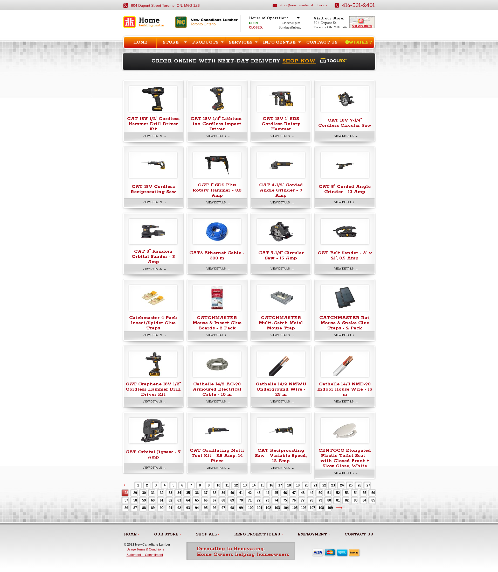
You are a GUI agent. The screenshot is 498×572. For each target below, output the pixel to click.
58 (135, 500)
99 (241, 508)
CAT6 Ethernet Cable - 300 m (217, 255)
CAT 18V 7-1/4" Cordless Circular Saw (344, 123)
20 (306, 485)
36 (197, 493)
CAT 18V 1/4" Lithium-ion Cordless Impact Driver (217, 124)
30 (144, 493)
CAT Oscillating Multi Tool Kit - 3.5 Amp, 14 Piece (217, 455)
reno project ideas (257, 534)
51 (329, 493)
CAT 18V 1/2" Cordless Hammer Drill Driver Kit (153, 124)
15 (262, 485)
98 (232, 508)
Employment (312, 534)
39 (223, 493)
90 (161, 508)
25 (350, 485)
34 (179, 493)
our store (166, 534)
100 (250, 508)
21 (315, 485)
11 (227, 485)
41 (241, 493)
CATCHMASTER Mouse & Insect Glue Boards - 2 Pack (217, 323)
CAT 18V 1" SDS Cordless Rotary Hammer (281, 124)
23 (333, 485)
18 (289, 485)
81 (338, 500)
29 (135, 493)
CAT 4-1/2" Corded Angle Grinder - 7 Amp (281, 190)
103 (276, 508)
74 (276, 500)
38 (214, 493)
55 (364, 493)
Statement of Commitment (145, 555)
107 (312, 508)
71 (250, 500)
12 (236, 485)
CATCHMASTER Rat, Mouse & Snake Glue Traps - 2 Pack (344, 323)
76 (294, 500)
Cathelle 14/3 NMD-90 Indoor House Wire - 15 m (344, 389)
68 (223, 500)
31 (153, 493)
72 (258, 500)
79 (320, 500)
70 (241, 500)
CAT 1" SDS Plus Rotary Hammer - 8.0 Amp (216, 190)
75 (285, 500)
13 (245, 485)
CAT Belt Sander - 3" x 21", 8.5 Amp (345, 255)
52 (338, 493)
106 (303, 508)
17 (280, 485)
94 (197, 508)
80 (329, 500)
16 (271, 485)
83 (355, 500)
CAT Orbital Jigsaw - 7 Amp (153, 454)
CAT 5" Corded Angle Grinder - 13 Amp (345, 189)
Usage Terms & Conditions (145, 549)
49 (311, 493)
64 (188, 500)
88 (144, 508)
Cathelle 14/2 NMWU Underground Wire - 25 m (281, 389)
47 (294, 493)
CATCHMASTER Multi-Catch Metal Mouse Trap (281, 323)
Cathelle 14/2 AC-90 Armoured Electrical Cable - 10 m (217, 389)
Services (240, 42)
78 (311, 500)
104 (285, 508)
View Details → (154, 136)
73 (267, 500)
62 (170, 500)
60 (153, 500)
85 (373, 500)
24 (342, 485)
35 (188, 493)
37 (206, 493)
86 (126, 508)
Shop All (206, 534)
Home (140, 42)
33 (170, 493)
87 (135, 508)
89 (153, 508)
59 (144, 500)
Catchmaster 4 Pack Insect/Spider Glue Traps (153, 323)
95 (206, 508)
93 (188, 508)
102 (267, 508)
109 (329, 508)
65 (197, 500)
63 (179, 500)
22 (324, 485)
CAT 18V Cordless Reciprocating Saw (153, 189)
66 (206, 500)
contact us (359, 534)
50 (320, 493)
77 (303, 500)
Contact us (321, 42)
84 (364, 500)
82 (347, 500)
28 (126, 493)
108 (320, 508)
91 (170, 508)
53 (347, 493)
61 (161, 500)
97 (223, 508)
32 (161, 493)
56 (373, 493)
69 (232, 500)
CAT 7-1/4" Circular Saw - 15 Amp (281, 255)
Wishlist (360, 42)
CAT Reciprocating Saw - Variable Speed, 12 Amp (281, 455)
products (205, 42)
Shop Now (299, 61)
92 (179, 508)
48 (303, 493)
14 (253, 485)
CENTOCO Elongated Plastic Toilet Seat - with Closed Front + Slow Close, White (345, 458)
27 (368, 485)
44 (267, 493)
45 (276, 493)
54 (355, 493)
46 (285, 493)
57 (126, 500)
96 (214, 508)
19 (298, 485)
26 (359, 485)
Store (171, 42)
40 (232, 493)
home (130, 534)
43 (258, 493)
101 (259, 508)
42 (250, 493)
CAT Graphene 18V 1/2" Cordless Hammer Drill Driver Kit (153, 389)
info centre (279, 42)
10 (218, 485)
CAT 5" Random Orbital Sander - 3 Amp (153, 256)
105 (294, 508)
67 (214, 500)
